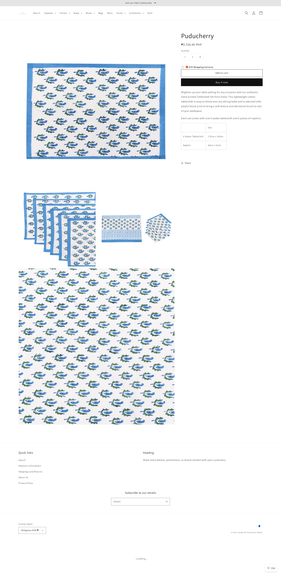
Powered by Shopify (254, 532)
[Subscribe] (166, 501)
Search (22, 460)
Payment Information (30, 465)
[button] (246, 13)
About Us (23, 477)
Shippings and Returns (30, 471)
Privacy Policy (26, 483)
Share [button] (188, 162)
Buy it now (222, 82)
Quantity (185, 50)
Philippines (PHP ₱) (30, 530)
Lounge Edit (242, 532)
